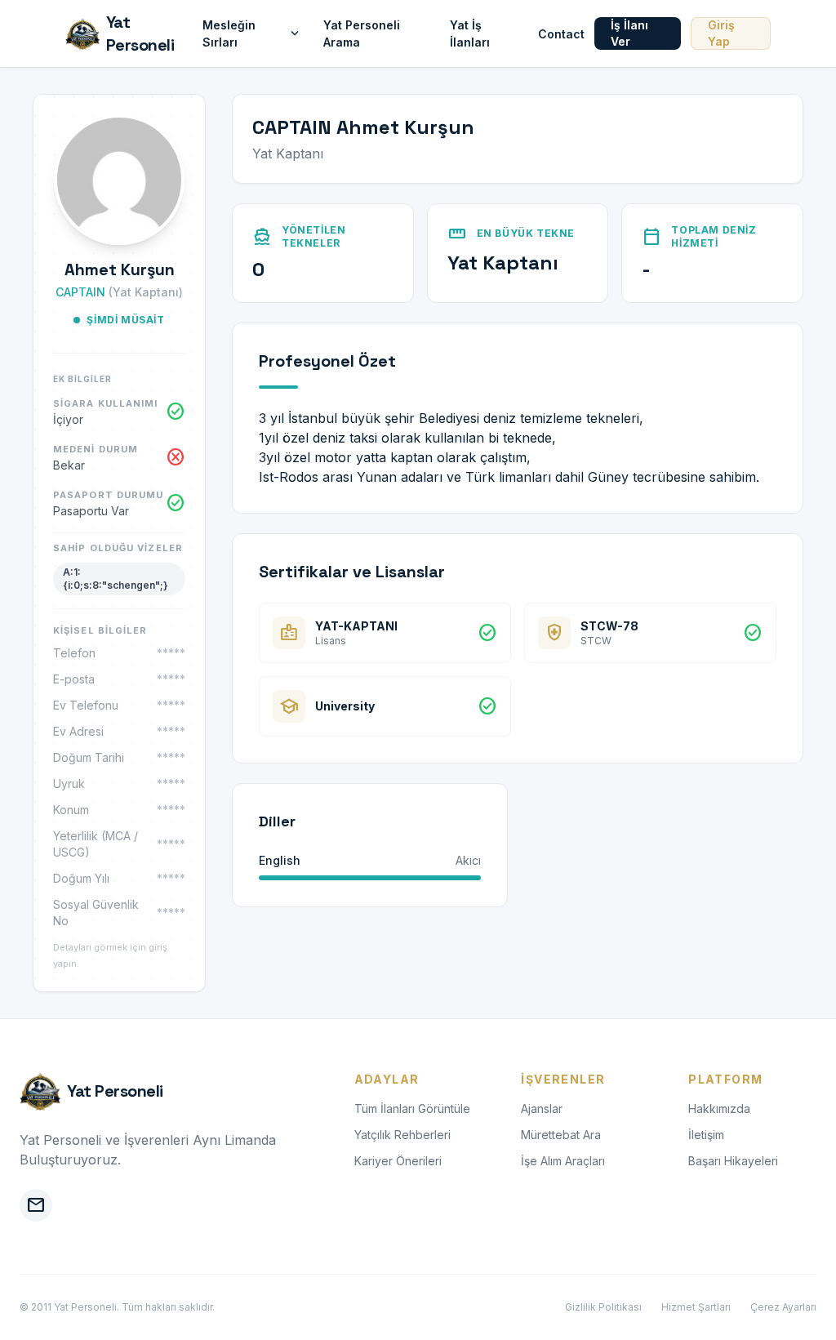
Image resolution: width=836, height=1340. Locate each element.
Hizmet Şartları (696, 1307)
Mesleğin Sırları (252, 33)
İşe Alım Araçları (563, 1161)
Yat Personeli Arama (361, 33)
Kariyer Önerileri (398, 1161)
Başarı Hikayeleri (733, 1161)
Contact (561, 34)
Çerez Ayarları (783, 1307)
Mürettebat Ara (561, 1135)
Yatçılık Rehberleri (402, 1135)
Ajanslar (542, 1108)
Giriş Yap (721, 33)
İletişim (706, 1135)
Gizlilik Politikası (603, 1307)
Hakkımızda (719, 1108)
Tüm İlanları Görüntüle (412, 1108)
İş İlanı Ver (629, 33)
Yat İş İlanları (470, 33)
